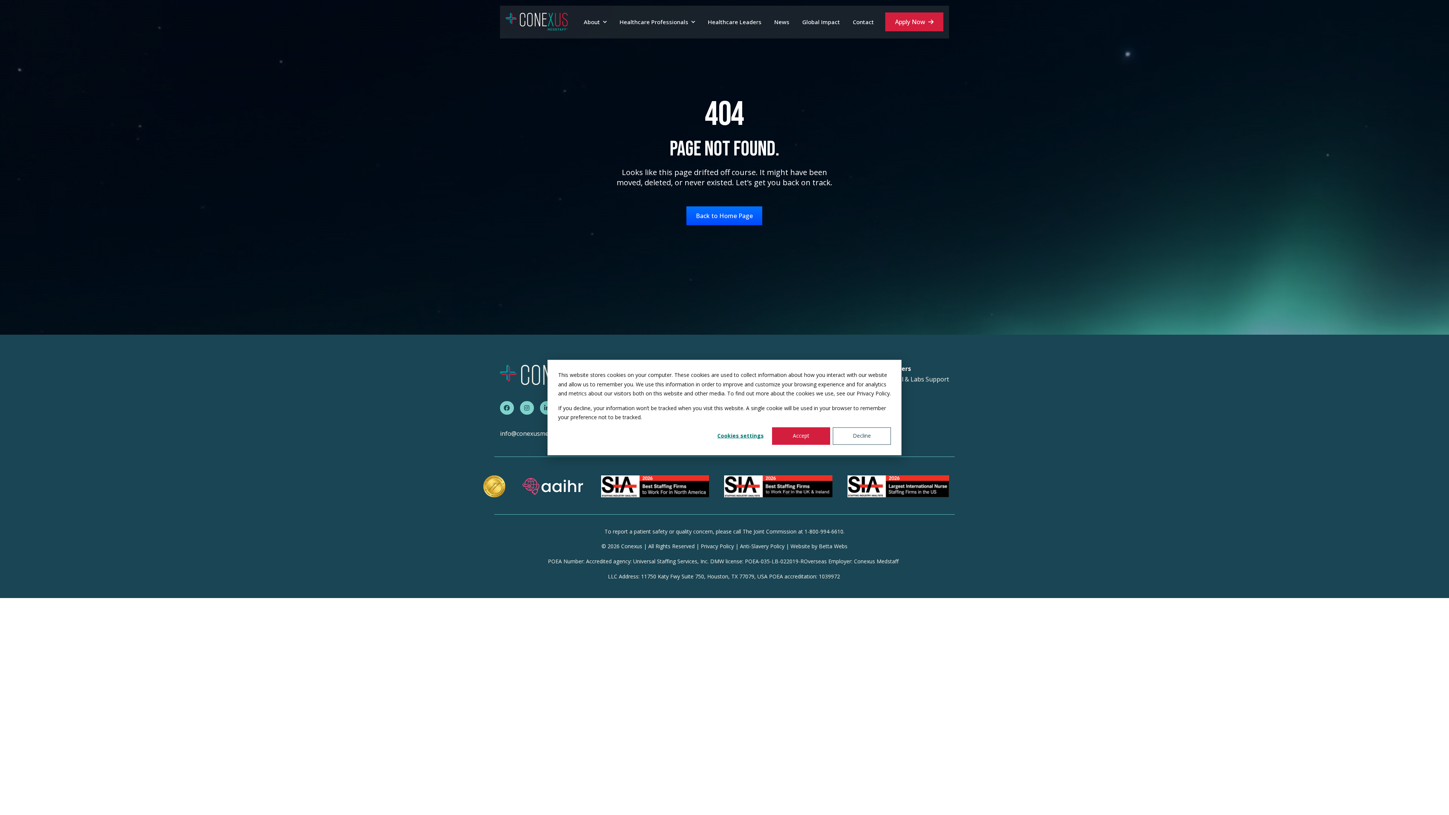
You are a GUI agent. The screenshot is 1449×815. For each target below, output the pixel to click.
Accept (801, 435)
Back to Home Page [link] (724, 216)
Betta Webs (833, 546)
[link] (537, 21)
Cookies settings (740, 435)
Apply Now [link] (910, 22)
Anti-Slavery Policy (762, 546)
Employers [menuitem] (895, 369)
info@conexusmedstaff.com (539, 433)
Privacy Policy (717, 546)
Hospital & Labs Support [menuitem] (914, 379)
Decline (862, 435)
